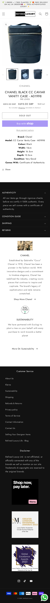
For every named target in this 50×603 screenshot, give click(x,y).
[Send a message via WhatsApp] (44, 597)
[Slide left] (3, 75)
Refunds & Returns (13, 403)
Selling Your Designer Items (18, 434)
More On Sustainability (23, 348)
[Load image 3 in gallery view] (37, 74)
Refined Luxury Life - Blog (16, 440)
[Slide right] (47, 75)
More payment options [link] (25, 130)
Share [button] (8, 169)
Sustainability (11, 390)
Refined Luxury (27, 598)
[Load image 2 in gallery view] (25, 74)
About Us (9, 378)
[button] (3, 14)
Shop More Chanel (23, 299)
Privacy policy (11, 409)
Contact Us (10, 428)
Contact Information (14, 422)
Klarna (8, 384)
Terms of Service (12, 415)
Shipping (21, 108)
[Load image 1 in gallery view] (12, 74)
